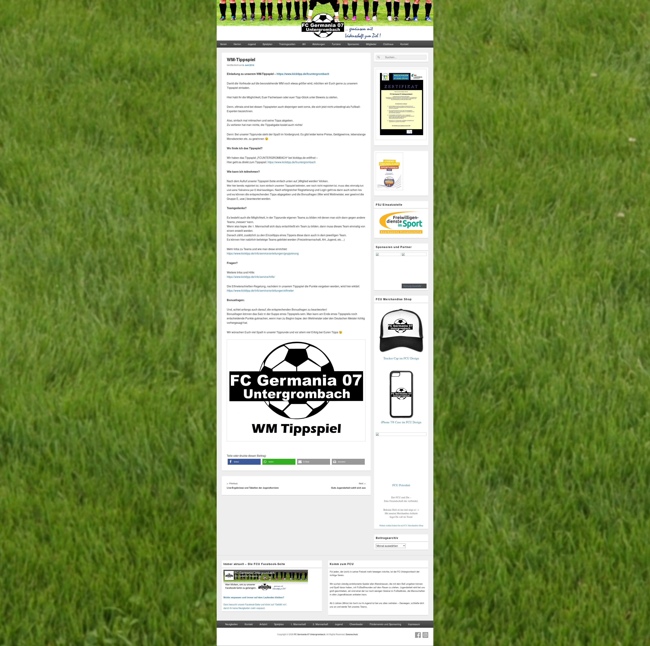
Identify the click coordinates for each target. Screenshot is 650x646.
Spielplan (267, 44)
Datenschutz (352, 634)
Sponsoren (353, 44)
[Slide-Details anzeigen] (388, 270)
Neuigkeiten (231, 624)
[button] (244, 462)
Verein (223, 44)
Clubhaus (388, 44)
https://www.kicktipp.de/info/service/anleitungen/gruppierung (263, 253)
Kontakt (404, 44)
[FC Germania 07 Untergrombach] (325, 39)
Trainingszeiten (287, 44)
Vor (422, 269)
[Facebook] (418, 635)
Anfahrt (263, 624)
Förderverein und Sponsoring (385, 624)
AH (304, 44)
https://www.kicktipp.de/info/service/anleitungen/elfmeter (260, 290)
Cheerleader (356, 624)
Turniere (336, 44)
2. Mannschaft (320, 624)
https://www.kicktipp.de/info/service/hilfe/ (251, 277)
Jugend (252, 44)
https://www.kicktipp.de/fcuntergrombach (303, 74)
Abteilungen (318, 44)
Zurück (380, 269)
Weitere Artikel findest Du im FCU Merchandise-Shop (401, 525)
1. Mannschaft (298, 624)
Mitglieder (371, 44)
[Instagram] (425, 635)
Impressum (414, 624)
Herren (237, 44)
